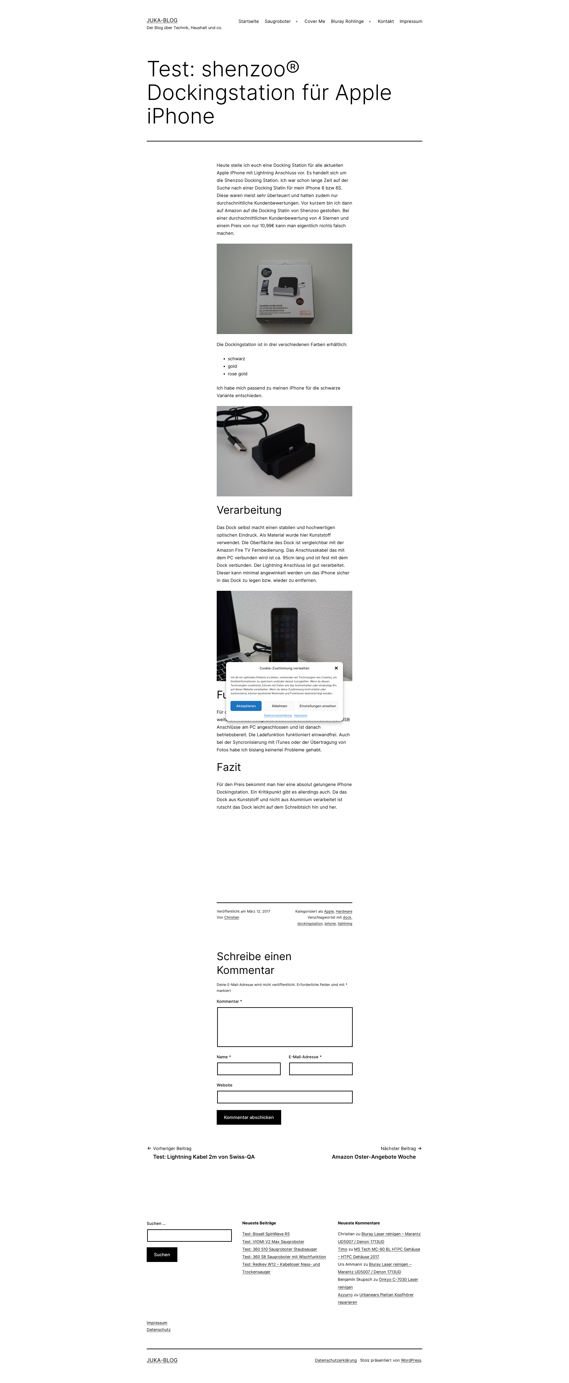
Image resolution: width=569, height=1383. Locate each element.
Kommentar (229, 1001)
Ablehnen (279, 706)
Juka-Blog (162, 20)
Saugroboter (278, 21)
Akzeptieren (246, 706)
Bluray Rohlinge (347, 21)
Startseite (248, 21)
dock (347, 917)
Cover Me (315, 21)
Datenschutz (159, 1329)
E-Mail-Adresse (305, 1057)
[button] (336, 668)
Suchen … (156, 1223)
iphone (330, 923)
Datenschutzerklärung (278, 715)
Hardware (344, 911)
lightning (345, 923)
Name (224, 1057)
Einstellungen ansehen (318, 706)
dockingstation (310, 923)
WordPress (411, 1360)
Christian (231, 917)
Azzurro (345, 1294)
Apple (329, 911)
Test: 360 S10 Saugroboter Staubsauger (279, 1249)
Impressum (300, 715)
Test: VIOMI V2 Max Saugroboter (273, 1241)
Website (224, 1085)
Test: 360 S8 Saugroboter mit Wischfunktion (284, 1256)
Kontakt (386, 21)
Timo (342, 1249)
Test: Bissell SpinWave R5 (266, 1234)
